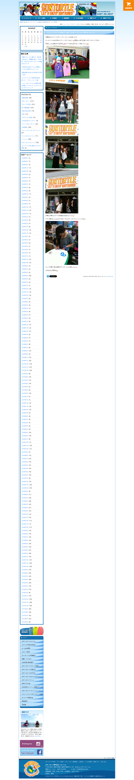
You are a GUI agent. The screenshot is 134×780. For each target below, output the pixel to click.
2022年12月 (25, 207)
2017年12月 (25, 364)
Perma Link (110, 276)
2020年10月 (25, 262)
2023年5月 (25, 197)
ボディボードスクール (28, 142)
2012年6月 (25, 579)
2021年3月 (25, 249)
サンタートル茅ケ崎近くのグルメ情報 (31, 147)
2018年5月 (25, 347)
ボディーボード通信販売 (71, 761)
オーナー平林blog (27, 697)
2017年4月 (25, 390)
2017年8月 (25, 377)
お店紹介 (81, 761)
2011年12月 (25, 599)
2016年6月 (25, 423)
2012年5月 (25, 583)
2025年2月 (25, 181)
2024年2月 (25, 191)
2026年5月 (25, 158)
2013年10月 (25, 527)
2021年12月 (25, 230)
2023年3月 (25, 204)
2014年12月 (25, 481)
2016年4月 (25, 429)
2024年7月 (25, 184)
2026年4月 (25, 161)
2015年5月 (25, 465)
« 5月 (25, 46)
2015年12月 (25, 442)
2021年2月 (25, 253)
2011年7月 (25, 615)
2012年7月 (25, 576)
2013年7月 (25, 537)
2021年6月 (25, 240)
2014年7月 (25, 498)
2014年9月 (25, 491)
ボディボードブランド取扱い (31, 666)
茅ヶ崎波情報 (26, 108)
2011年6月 (25, 619)
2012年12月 (25, 560)
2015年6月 (25, 462)
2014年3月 (25, 511)
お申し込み (103, 761)
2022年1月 (25, 226)
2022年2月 (25, 223)
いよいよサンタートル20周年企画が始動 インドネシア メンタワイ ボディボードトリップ (31, 85)
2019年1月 (25, 321)
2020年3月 (25, 279)
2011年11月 (25, 602)
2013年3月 (25, 550)
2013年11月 (25, 524)
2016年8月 (25, 416)
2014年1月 (25, 517)
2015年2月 (25, 475)
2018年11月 (25, 328)
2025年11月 (25, 168)
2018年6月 (25, 344)
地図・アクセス (26, 659)
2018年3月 (25, 354)
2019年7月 (25, 305)
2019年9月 (25, 298)
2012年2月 (25, 592)
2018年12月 (25, 325)
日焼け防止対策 (26, 111)
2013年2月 (25, 553)
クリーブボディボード (28, 124)
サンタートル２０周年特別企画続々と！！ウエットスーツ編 (30, 79)
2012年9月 (25, 570)
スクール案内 (60, 761)
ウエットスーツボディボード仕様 (32, 694)
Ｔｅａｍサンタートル (28, 136)
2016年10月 (25, 409)
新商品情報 (25, 98)
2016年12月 (25, 403)
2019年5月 (25, 308)
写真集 (24, 705)
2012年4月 (25, 586)
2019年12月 (25, 289)
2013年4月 (25, 547)
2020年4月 (25, 276)
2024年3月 (25, 187)
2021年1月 (25, 256)
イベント (24, 139)
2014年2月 (25, 514)
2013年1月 (25, 557)
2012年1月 (25, 596)
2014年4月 (25, 507)
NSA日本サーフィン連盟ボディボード (31, 687)
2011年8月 (25, 612)
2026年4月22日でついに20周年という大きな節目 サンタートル (31, 68)
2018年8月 (25, 338)
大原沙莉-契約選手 (27, 662)
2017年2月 (25, 396)
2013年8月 (25, 534)
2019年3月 (25, 315)
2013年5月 (25, 543)
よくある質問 (26, 648)
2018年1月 (25, 360)
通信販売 (24, 701)
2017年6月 (25, 383)
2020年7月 (25, 269)
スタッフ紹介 (26, 652)
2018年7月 (25, 341)
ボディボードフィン (28, 680)
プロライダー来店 (27, 117)
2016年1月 (25, 439)
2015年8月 (25, 455)
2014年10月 (25, 488)
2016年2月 (25, 436)
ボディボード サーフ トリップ (31, 690)
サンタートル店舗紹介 (29, 655)
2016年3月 (25, 432)
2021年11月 (25, 233)
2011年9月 (25, 609)
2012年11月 (25, 563)
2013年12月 (25, 521)
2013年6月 (25, 540)
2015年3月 (25, 472)
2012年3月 (25, 589)
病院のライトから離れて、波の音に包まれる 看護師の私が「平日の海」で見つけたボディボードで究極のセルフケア (31, 60)
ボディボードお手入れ (29, 673)
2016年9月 (25, 413)
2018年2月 (25, 357)
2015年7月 (25, 458)
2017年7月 (25, 380)
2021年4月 (25, 246)
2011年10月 (25, 606)
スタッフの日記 (26, 104)
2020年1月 (25, 285)
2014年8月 (25, 494)
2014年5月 (25, 504)
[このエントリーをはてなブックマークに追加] (48, 276)
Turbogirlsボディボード (28, 121)
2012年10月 (25, 566)
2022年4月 (25, 217)
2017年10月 (25, 370)
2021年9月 (25, 236)
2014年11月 (25, 485)
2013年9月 (25, 530)
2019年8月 (25, 302)
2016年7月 (25, 419)
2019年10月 (25, 295)
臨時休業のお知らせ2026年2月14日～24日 (31, 73)
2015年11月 (25, 445)
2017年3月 (25, 393)
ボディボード (26, 101)
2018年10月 (25, 331)
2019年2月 (25, 318)
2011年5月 (25, 622)
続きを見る (38, 736)
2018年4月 (25, 351)
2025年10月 (25, 171)
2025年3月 (25, 177)
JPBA (23, 114)
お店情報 (24, 127)
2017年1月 (25, 400)
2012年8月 (25, 573)
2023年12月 (25, 194)
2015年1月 (25, 478)
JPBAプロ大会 (26, 683)
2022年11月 (25, 210)
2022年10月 (25, 213)
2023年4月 (25, 200)
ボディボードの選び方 (29, 669)
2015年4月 (25, 468)
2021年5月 (25, 243)
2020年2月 (25, 282)
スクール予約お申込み (29, 645)
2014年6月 (25, 501)
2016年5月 (25, 426)
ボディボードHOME (50, 761)
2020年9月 (25, 266)
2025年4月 (25, 174)
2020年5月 (25, 272)
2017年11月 (25, 367)
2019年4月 (25, 311)
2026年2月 (25, 164)
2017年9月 (25, 374)
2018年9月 (25, 334)
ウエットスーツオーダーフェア (31, 130)
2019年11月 (25, 292)
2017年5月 (25, 387)
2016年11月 (25, 406)
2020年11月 (25, 259)
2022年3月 (25, 220)
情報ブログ (96, 761)
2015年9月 (25, 452)
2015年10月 (25, 449)
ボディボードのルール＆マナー (31, 676)
